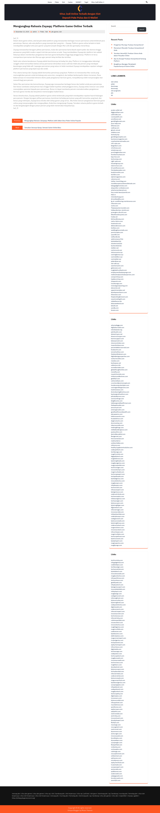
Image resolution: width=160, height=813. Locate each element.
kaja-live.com (115, 157)
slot (60, 32)
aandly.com (115, 308)
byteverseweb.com (117, 678)
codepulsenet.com (117, 689)
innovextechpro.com (118, 470)
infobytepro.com (116, 591)
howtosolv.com (116, 223)
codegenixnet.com (117, 519)
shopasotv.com (116, 281)
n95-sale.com (115, 143)
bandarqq (115, 793)
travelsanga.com (116, 283)
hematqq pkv (133, 793)
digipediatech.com (117, 456)
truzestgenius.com (117, 640)
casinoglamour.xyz (117, 255)
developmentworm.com (119, 292)
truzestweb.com (116, 765)
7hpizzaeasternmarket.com (120, 208)
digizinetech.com (116, 507)
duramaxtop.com (116, 423)
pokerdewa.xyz (116, 261)
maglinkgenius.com (117, 627)
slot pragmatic (116, 91)
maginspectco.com (117, 543)
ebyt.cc (113, 194)
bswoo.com (115, 310)
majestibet (122, 796)
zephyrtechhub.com (117, 762)
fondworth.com (116, 350)
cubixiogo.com (116, 751)
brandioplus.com (116, 738)
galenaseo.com (116, 268)
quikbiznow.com (116, 771)
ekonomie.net (115, 288)
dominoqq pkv (103, 793)
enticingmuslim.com (117, 410)
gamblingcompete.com (118, 137)
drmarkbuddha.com (117, 199)
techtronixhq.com (117, 560)
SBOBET (78, 2)
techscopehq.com (117, 694)
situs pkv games (26, 793)
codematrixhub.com (117, 494)
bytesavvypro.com (117, 503)
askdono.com (115, 132)
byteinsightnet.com (117, 602)
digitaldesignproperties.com (120, 356)
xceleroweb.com (116, 774)
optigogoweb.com (117, 776)
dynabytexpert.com (117, 720)
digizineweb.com (116, 607)
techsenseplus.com (117, 496)
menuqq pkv (16, 793)
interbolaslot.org (116, 330)
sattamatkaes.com (117, 381)
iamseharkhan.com (117, 352)
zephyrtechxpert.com (118, 645)
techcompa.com (116, 159)
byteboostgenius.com (118, 682)
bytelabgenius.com (117, 479)
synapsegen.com (116, 742)
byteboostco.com (117, 634)
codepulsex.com (116, 654)
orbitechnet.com (116, 756)
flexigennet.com (116, 436)
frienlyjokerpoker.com (118, 170)
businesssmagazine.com (119, 139)
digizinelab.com (116, 649)
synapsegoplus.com (117, 685)
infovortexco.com (117, 647)
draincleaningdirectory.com (120, 392)
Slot (63, 2)
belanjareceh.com (117, 341)
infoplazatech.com (117, 585)
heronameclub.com (117, 439)
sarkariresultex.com (117, 359)
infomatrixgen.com (117, 510)
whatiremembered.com (119, 190)
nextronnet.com (116, 729)
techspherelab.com (117, 671)
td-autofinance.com (117, 168)
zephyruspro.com (116, 709)
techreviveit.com (116, 487)
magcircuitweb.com (117, 472)
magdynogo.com (116, 545)
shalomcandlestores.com (119, 376)
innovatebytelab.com (118, 589)
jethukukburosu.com (118, 396)
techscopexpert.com (118, 474)
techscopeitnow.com (118, 536)
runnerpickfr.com (116, 117)
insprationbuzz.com (117, 345)
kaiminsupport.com (117, 338)
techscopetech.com (117, 656)
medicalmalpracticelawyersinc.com (123, 275)
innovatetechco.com (118, 481)
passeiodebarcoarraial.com (120, 347)
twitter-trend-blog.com (118, 181)
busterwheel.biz (116, 246)
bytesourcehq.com (117, 600)
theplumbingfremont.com (119, 297)
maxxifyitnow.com (117, 705)
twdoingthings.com (117, 427)
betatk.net (114, 306)
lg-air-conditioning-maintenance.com (123, 201)
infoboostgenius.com (118, 499)
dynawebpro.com (116, 740)
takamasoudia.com (117, 425)
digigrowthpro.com (117, 112)
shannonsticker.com (117, 343)
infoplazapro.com (116, 485)
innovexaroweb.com (117, 660)
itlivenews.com (116, 295)
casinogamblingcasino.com (120, 387)
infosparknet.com (117, 702)
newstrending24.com (118, 299)
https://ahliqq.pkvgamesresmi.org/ (23, 798)
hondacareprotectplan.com (120, 385)
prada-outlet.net (116, 110)
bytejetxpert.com (116, 541)
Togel (86, 2)
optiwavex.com (116, 758)
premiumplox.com (117, 232)
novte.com (114, 206)
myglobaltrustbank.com (119, 270)
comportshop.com (117, 277)
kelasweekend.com (117, 303)
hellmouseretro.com (118, 416)
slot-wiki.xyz (115, 263)
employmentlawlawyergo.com (121, 272)
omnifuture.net (116, 119)
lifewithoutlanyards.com (119, 214)
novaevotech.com (117, 622)
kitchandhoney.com (117, 219)
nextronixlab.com (117, 714)
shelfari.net (115, 248)
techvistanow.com (117, 616)
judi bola (86, 793)
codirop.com (115, 128)
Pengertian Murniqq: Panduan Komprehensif (128, 45)
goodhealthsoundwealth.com (120, 412)
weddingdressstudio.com (119, 230)
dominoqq (114, 86)
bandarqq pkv (59, 793)
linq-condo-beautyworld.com (120, 192)
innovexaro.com (116, 698)
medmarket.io (115, 441)
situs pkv (115, 796)
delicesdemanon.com (118, 226)
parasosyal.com (116, 407)
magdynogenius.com (118, 463)
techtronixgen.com (117, 467)
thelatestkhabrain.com (118, 354)
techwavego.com (116, 651)
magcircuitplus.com (117, 534)
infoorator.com (116, 203)
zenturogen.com (116, 734)
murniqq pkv (123, 793)
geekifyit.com (115, 379)
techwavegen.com (117, 501)
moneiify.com (115, 372)
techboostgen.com (117, 567)
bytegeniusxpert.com (118, 587)
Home (50, 2)
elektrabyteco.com (117, 636)
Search (113, 26)
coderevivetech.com (118, 525)
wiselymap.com (116, 150)
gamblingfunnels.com (118, 121)
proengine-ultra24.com (118, 212)
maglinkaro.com (116, 665)
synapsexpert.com (117, 767)
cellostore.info (116, 365)
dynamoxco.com (116, 731)
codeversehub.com (117, 676)
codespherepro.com (117, 516)
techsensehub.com (117, 569)
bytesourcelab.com (117, 700)
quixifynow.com (116, 707)
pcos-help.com (116, 123)
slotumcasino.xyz (116, 252)
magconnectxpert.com (118, 638)
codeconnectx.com (117, 609)
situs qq (47, 793)
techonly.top (115, 134)
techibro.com (115, 174)
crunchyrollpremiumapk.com (120, 383)
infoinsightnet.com (117, 598)
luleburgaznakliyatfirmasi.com (121, 403)
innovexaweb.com (117, 736)
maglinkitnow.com (117, 459)
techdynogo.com (116, 452)
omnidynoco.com (116, 760)
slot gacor (93, 793)
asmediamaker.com (117, 367)
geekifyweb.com (116, 582)
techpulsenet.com (117, 642)
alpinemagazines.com (118, 177)
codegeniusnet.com (117, 596)
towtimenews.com (117, 390)
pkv (112, 93)
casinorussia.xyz (116, 250)
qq (112, 95)
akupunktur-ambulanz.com (120, 188)
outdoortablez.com (117, 443)
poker (113, 84)
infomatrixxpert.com (118, 611)
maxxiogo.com (116, 725)
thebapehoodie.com (117, 405)
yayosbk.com (115, 235)
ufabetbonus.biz (116, 301)
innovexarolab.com (117, 512)
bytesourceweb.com (118, 521)
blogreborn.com (116, 146)
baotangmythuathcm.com (119, 394)
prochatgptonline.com (118, 152)
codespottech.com (117, 450)
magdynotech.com (117, 691)
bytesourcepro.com (117, 669)
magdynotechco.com (118, 576)
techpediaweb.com (117, 476)
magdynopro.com (117, 483)
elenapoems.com (116, 414)
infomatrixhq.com (117, 618)
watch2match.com (117, 266)
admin (35, 32)
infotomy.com (115, 445)
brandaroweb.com (117, 778)
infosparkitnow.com (117, 578)
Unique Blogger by (80, 810)
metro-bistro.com (117, 221)
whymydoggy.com (117, 325)
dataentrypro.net (116, 334)
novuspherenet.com (117, 754)
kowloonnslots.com (117, 172)
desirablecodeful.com (118, 434)
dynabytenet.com (117, 667)
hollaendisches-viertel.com (120, 210)
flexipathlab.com (116, 745)
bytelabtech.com (116, 571)
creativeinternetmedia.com (120, 141)
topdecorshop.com (117, 279)
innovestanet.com (117, 718)
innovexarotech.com (118, 530)
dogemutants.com (117, 421)
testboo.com (115, 228)
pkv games (55, 32)
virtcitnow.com (116, 148)
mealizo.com (115, 361)
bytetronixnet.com (117, 539)
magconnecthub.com (118, 680)
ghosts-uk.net (115, 130)
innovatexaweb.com (117, 574)
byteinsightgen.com (117, 505)
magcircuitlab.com (117, 629)
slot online (114, 82)
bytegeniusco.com (117, 492)
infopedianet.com (117, 687)
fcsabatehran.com (117, 419)
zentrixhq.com (115, 716)
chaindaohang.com (117, 197)
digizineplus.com (116, 696)
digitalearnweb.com (117, 327)
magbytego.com (116, 594)
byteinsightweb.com (117, 461)
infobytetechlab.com (118, 514)
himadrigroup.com (117, 163)
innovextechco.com (117, 625)
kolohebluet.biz (116, 241)
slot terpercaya (71, 793)
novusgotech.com (117, 727)
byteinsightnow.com (117, 523)
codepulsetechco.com (118, 605)
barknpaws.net (116, 363)
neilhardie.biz (115, 237)
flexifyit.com (115, 722)
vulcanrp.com (115, 179)
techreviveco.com (117, 662)
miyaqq (130, 796)
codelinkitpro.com (117, 565)
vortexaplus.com (116, 749)
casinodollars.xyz (116, 257)
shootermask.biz (116, 243)
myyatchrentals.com (118, 374)
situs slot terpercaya (27, 796)
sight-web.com (116, 161)
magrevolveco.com (117, 527)
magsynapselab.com (118, 465)
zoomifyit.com (115, 780)
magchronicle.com (117, 454)
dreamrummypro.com (118, 336)
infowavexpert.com (117, 490)
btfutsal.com (115, 126)
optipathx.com (116, 711)
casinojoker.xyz (116, 259)
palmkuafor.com (116, 332)
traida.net (114, 217)
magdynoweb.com (117, 658)
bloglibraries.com (116, 401)
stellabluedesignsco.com (119, 430)
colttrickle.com (116, 114)
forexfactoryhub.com (118, 154)
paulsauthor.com (116, 432)
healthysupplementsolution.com (122, 447)
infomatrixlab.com (117, 674)
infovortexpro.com (117, 532)
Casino (70, 2)
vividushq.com (116, 747)
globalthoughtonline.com (119, 370)
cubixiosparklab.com (118, 620)
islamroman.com (116, 166)
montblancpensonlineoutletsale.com (123, 183)
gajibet (136, 796)
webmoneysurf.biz (117, 239)
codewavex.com (116, 631)
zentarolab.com (116, 769)
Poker (57, 2)
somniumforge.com (117, 399)
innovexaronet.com (117, 614)
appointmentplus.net (118, 290)
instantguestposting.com (119, 286)
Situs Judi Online (97, 2)
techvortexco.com (117, 580)
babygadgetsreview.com (119, 186)
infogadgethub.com (117, 562)
